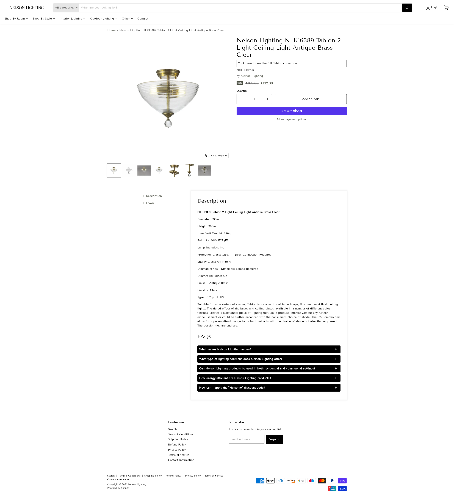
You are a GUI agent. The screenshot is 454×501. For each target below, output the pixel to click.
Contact (142, 18)
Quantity (242, 91)
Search (172, 429)
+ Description (152, 196)
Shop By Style (43, 18)
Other (126, 18)
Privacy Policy (177, 449)
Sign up (275, 439)
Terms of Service (178, 454)
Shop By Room (15, 18)
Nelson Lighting (252, 75)
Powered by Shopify (118, 488)
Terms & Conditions (180, 434)
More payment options (291, 119)
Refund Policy (177, 444)
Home (111, 30)
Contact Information (181, 460)
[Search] (407, 8)
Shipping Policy (178, 439)
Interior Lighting (71, 18)
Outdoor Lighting (102, 18)
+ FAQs (148, 202)
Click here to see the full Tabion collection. (268, 63)
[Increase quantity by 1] (267, 99)
